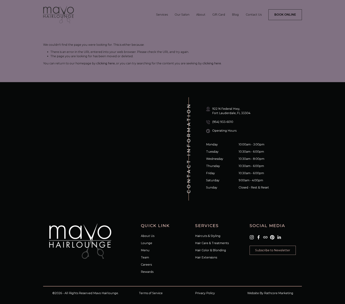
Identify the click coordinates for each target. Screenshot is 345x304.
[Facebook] (258, 237)
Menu (145, 250)
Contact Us (254, 14)
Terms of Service (151, 293)
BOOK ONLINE (285, 14)
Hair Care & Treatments (212, 243)
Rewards (147, 272)
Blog (235, 14)
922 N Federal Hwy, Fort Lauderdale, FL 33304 (231, 111)
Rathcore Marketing (278, 293)
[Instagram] (252, 237)
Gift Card (218, 14)
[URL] (265, 237)
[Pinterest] (272, 237)
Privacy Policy (205, 293)
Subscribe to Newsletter (272, 250)
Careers (146, 264)
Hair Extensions (206, 257)
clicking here (105, 63)
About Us (147, 236)
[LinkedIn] (279, 237)
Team (145, 257)
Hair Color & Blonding (210, 250)
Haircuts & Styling (207, 236)
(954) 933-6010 (222, 122)
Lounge (146, 243)
